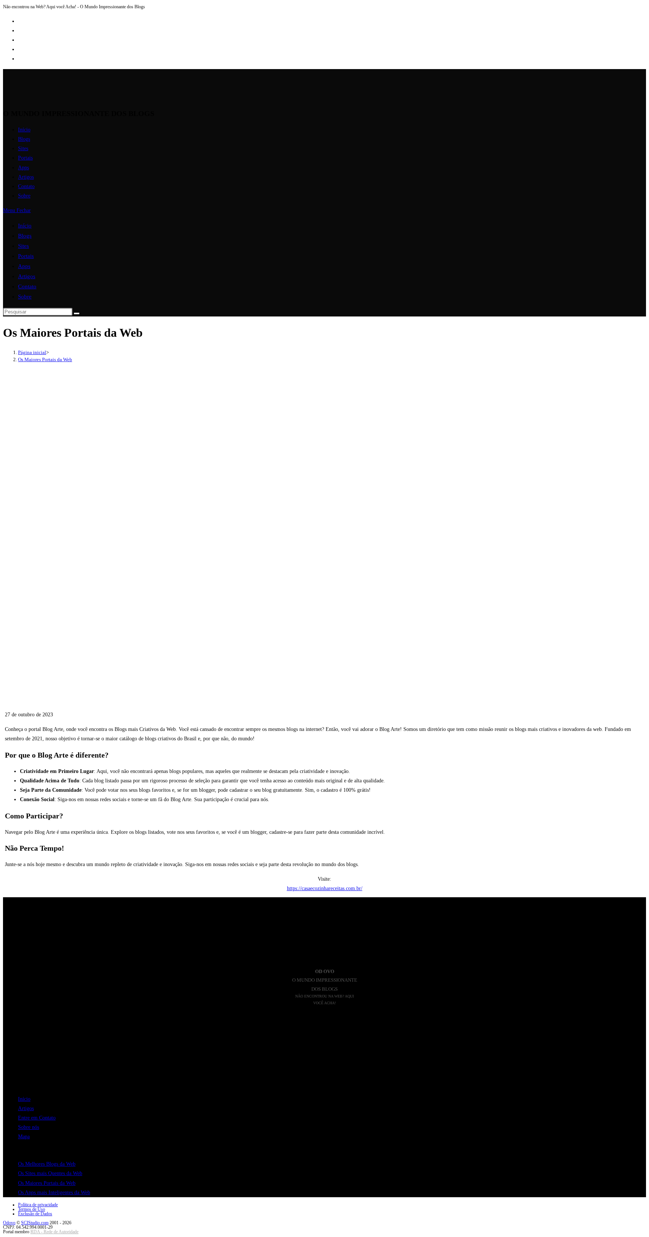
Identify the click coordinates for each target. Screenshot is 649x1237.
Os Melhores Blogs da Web (46, 1164)
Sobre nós (28, 1127)
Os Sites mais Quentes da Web (50, 1173)
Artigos (26, 276)
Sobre (25, 297)
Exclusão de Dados (35, 1213)
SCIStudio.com (34, 1222)
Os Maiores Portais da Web (45, 359)
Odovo (9, 1222)
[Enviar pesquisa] (76, 313)
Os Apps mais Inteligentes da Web (54, 1192)
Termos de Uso (31, 1209)
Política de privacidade (38, 1204)
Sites (23, 246)
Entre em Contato (37, 1118)
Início (25, 226)
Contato (27, 286)
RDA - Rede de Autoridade (54, 1231)
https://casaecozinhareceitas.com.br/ (324, 888)
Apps (24, 266)
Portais (26, 256)
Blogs (25, 236)
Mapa (24, 1136)
